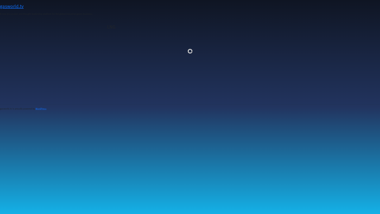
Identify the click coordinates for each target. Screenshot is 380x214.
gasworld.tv (12, 6)
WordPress (40, 108)
